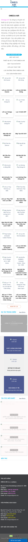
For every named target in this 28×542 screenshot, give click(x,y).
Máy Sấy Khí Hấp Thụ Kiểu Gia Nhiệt (21, 224)
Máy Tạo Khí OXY (21, 133)
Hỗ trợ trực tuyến (16, 540)
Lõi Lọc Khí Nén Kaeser (7, 91)
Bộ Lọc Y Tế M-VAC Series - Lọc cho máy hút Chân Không (7, 297)
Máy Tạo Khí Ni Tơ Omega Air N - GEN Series (7, 271)
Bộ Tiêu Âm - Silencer (7, 156)
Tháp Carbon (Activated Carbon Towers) (7, 247)
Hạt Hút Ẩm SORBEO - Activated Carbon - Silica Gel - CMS (21, 272)
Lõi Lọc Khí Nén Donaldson (21, 246)
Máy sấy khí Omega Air (7, 134)
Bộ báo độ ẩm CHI (21, 156)
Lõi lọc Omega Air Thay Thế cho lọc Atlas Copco (21, 296)
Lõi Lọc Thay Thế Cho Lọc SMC (7, 199)
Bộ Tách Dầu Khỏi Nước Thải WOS (21, 200)
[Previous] (1, 324)
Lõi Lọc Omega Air (7, 112)
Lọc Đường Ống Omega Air (21, 178)
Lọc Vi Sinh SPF (21, 112)
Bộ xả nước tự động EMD (7, 178)
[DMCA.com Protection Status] (14, 535)
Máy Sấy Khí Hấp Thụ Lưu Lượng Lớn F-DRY (7, 224)
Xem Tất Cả (22, 312)
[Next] (26, 324)
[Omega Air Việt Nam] (14, 3)
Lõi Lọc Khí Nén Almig (21, 91)
